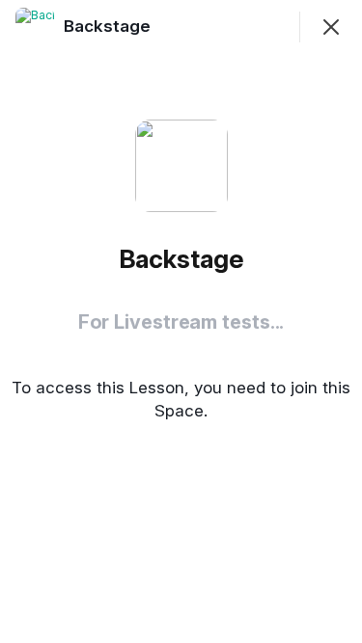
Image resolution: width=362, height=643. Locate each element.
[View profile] (34, 27)
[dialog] (181, 321)
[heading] (109, 26)
